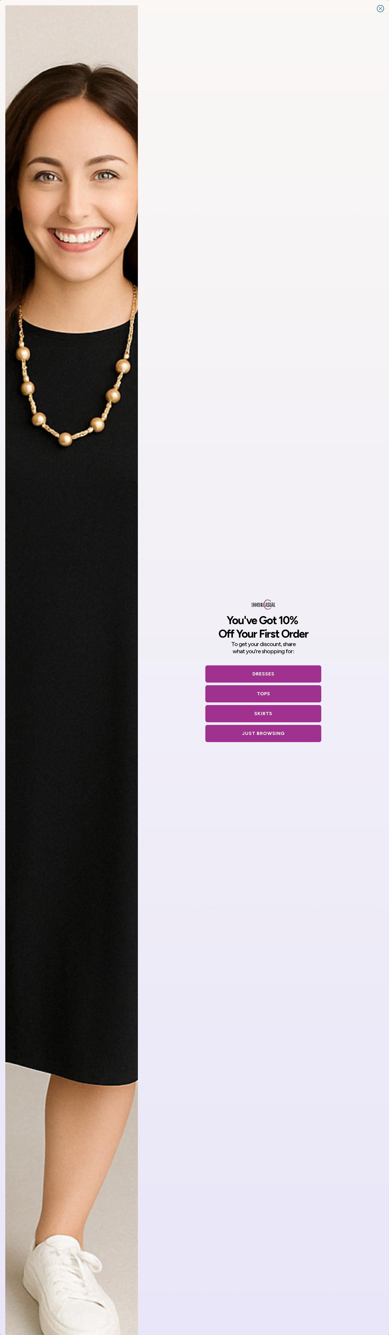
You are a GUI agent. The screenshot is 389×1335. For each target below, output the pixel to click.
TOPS (263, 694)
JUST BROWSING (263, 733)
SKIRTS (263, 713)
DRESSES (263, 674)
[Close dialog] (380, 8)
